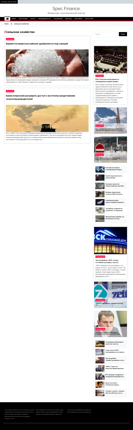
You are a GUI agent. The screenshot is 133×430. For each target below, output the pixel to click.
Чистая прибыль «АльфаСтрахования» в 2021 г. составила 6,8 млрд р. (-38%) (114, 359)
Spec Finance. (67, 8)
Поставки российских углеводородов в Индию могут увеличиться (113, 169)
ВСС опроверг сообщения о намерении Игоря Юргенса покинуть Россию (114, 376)
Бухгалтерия (23, 18)
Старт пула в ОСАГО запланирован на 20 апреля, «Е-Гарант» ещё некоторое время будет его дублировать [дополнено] (114, 351)
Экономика (78, 18)
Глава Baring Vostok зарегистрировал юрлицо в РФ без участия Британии (114, 201)
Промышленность (44, 18)
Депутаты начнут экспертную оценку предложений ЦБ (112, 384)
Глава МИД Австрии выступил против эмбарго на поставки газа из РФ (107, 158)
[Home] (7, 19)
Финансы (68, 18)
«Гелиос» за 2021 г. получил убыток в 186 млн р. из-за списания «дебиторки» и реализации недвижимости (114, 392)
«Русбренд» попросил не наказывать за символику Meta (113, 210)
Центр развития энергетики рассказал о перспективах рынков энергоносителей (109, 129)
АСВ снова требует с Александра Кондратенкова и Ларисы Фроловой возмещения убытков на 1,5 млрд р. (107, 333)
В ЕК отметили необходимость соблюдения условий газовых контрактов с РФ (107, 80)
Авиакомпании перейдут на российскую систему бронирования (114, 218)
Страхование (58, 18)
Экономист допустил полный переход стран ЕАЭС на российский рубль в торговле (114, 185)
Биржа (14, 18)
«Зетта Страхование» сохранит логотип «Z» (109, 304)
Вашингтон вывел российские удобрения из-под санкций (37, 43)
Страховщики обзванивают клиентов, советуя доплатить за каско (114, 343)
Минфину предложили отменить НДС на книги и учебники (113, 193)
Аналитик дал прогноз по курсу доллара (113, 177)
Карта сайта (89, 18)
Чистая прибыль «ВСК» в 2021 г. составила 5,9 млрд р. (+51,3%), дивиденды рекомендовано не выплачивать (107, 261)
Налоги (32, 18)
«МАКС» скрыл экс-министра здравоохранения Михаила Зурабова (114, 367)
